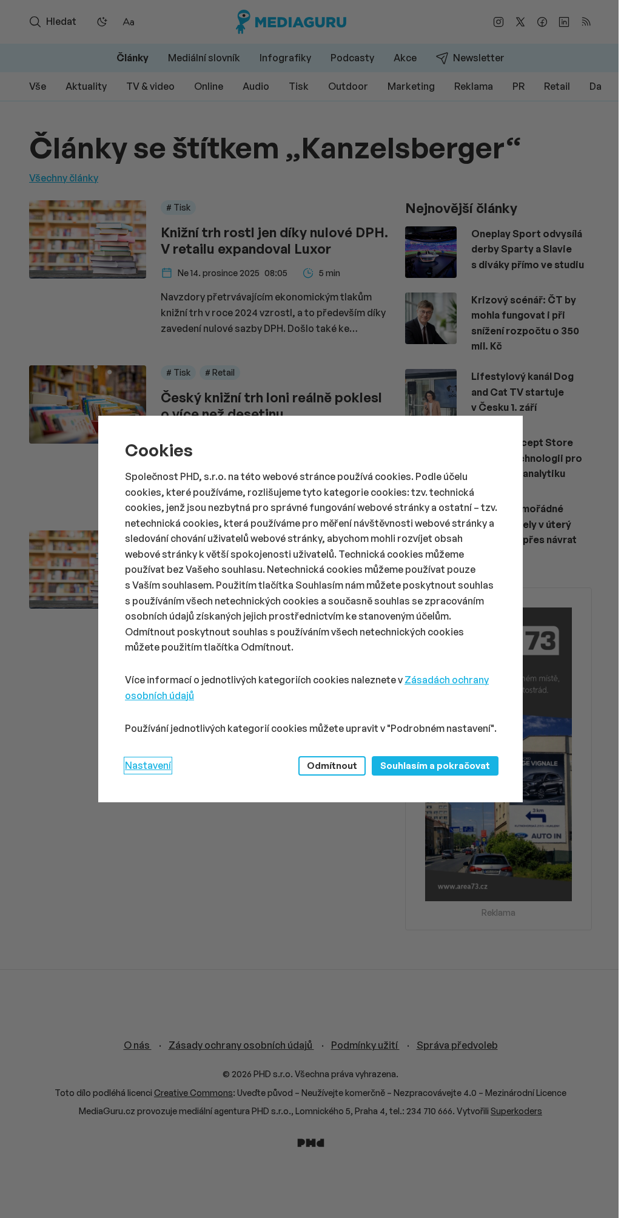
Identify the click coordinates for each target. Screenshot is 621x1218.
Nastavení (148, 765)
